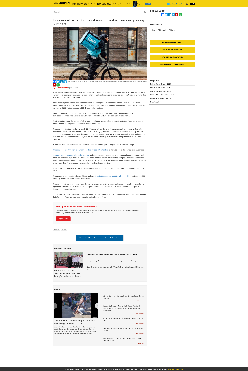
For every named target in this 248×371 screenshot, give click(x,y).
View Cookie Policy (178, 369)
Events (128, 4)
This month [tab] (173, 30)
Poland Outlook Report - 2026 (160, 84)
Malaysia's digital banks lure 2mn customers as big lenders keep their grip (112, 261)
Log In (192, 4)
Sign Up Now (63, 219)
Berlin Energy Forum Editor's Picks (172, 64)
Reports (122, 4)
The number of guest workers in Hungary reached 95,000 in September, (81, 150)
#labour (64, 229)
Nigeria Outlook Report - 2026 (160, 91)
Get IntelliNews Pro (112, 238)
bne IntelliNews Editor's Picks (172, 42)
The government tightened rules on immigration (71, 155)
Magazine (139, 4)
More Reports (155, 102)
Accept (169, 369)
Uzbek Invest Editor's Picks (172, 50)
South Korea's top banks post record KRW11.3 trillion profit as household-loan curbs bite (115, 268)
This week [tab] (162, 30)
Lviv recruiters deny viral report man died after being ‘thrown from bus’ (74, 322)
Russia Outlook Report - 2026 (160, 98)
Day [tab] (153, 30)
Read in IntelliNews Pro (87, 238)
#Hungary (56, 229)
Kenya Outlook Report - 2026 (160, 87)
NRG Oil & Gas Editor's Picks (172, 57)
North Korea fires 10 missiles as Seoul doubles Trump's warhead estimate (67, 273)
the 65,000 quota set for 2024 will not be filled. (113, 176)
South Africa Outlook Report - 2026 (162, 95)
